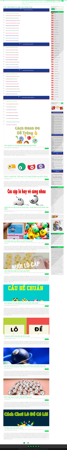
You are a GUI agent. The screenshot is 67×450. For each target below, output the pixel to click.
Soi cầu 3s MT (29, 374)
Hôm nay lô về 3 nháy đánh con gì (34, 182)
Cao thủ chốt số (10, 278)
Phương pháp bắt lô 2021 (41, 279)
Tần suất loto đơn (40, 280)
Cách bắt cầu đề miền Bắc (31, 308)
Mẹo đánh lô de (13, 437)
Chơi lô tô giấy (47, 404)
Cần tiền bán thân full (14, 182)
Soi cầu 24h (15, 374)
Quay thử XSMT (56, 94)
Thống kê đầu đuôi (56, 59)
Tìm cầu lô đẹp (37, 218)
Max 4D (55, 39)
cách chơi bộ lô (7, 403)
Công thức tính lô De (44, 151)
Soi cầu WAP (44, 374)
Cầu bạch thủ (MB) (56, 50)
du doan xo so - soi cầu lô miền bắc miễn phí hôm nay (13, 150)
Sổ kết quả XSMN (56, 25)
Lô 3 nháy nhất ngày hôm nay (33, 248)
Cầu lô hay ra (13, 217)
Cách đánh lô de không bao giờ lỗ (10, 151)
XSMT (26, 2)
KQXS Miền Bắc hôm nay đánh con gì (20, 342)
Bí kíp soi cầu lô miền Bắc (35, 371)
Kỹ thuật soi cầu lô (13, 373)
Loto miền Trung (56, 87)
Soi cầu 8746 (33, 374)
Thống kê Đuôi (56, 71)
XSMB (59, 1)
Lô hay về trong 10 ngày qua (8, 218)
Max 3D (55, 36)
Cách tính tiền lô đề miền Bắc (23, 216)
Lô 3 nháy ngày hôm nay (26, 248)
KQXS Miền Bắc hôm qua (28, 342)
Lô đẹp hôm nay (22, 279)
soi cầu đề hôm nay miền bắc (24, 313)
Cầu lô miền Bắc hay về (35, 372)
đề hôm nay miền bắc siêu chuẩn (25, 311)
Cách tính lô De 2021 (26, 151)
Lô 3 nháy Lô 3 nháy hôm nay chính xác (9, 248)
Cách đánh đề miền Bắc (16, 309)
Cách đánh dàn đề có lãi (34, 434)
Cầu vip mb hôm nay (54, 190)
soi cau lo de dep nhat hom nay (57, 261)
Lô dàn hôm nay (39, 405)
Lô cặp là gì (35, 405)
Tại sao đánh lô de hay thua (36, 437)
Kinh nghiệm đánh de (42, 311)
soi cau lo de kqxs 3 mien (58, 262)
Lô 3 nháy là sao (46, 247)
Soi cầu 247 (22, 280)
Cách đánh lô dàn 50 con (28, 277)
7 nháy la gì (39, 181)
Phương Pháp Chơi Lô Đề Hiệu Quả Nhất (30, 373)
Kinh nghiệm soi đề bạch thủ (31, 312)
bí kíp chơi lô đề (39, 433)
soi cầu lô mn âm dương (60, 266)
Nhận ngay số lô (46, 1)
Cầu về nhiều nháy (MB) (57, 57)
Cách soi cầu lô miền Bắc (39, 246)
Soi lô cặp (18, 406)
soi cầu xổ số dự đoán (60, 270)
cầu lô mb (39, 278)
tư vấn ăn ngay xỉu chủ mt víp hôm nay (56, 174)
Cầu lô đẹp (35, 278)
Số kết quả (17, 280)
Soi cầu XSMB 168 (23, 249)
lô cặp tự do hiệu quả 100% (16, 279)
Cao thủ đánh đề (32, 151)
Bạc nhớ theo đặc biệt (30, 341)
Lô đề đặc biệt (40, 1)
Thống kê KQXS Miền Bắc (35, 343)
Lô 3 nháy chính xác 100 (15, 247)
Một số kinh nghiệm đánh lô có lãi (19, 437)
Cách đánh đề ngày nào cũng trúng (29, 215)
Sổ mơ (27, 3)
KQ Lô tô (58, 2)
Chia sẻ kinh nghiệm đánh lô (38, 151)
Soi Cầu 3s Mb (25, 374)
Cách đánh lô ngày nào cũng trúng (19, 151)
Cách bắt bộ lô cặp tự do (14, 277)
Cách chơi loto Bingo (38, 403)
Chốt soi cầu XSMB (45, 246)
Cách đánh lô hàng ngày (10, 310)
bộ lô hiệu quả (33, 402)
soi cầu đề (19, 313)
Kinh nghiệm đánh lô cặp (45, 341)
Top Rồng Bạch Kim (45, 280)
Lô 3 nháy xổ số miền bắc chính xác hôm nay (43, 248)
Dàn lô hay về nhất (31, 217)
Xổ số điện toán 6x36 (56, 43)
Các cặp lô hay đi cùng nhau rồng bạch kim (38, 214)
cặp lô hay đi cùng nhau (38, 216)
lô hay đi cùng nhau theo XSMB (38, 217)
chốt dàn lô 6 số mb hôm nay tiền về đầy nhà (12, 47)
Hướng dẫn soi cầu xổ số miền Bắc (42, 372)
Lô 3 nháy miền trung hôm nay (18, 248)
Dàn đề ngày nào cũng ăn (9, 311)
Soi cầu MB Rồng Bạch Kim (17, 249)
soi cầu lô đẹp (58, 267)
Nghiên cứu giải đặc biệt (42, 312)
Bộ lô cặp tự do (45, 276)
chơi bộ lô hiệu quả (42, 404)
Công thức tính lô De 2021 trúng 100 (24, 217)
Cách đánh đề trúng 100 (40, 309)
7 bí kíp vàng (29, 433)
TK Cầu (50, 2)
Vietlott (41, 2)
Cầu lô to (38, 404)
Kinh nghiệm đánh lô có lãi (7, 437)
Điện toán (45, 2)
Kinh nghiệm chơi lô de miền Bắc (27, 436)
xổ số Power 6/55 (56, 34)
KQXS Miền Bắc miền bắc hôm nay (11, 343)
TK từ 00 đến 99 (56, 80)
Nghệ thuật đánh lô (26, 437)
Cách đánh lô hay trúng (44, 181)
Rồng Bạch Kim (47, 279)
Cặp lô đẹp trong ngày (20, 278)
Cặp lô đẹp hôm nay (14, 278)
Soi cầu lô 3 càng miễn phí (54, 266)
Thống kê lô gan (56, 62)
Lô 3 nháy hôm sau (29, 247)
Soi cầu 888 (36, 374)
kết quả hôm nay (30, 2)
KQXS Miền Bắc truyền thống (27, 343)
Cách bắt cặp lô (42, 402)
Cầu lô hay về (17, 217)
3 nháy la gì (36, 181)
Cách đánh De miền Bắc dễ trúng (8, 309)
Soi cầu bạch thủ (27, 280)
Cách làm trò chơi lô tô (28, 404)
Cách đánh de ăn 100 (30, 150)
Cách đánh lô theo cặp (22, 404)
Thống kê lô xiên (56, 64)
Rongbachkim (14, 280)
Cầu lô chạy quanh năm (9, 217)
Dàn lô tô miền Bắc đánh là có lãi (25, 182)
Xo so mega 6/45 (56, 32)
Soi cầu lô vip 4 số (40, 374)
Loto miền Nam (56, 85)
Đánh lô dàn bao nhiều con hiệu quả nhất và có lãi (10, 405)
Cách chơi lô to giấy (32, 403)
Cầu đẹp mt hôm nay (25, 1)
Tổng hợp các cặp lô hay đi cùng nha (43, 218)
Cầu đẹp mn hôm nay (33, 1)
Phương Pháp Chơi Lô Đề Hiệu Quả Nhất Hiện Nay (42, 373)
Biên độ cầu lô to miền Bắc (39, 276)
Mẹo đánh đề (36, 312)
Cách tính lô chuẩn (11, 216)
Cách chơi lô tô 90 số (27, 403)
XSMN (23, 2)
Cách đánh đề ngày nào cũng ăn (23, 309)
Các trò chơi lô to (38, 402)
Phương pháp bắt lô (35, 279)
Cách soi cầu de (25, 372)
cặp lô (28, 216)
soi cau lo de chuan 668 (58, 260)
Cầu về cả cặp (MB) (56, 55)
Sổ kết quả (36, 2)
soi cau (20, 280)
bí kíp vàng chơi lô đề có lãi (18, 434)
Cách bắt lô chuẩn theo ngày (13, 215)
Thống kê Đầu (56, 69)
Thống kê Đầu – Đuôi (56, 73)
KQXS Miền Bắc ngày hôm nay (20, 343)
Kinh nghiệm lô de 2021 (7, 342)
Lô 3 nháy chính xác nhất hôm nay (22, 247)
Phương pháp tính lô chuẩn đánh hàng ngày (29, 218)
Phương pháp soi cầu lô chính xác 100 (8, 374)
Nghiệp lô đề (30, 437)
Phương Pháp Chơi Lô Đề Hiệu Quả (20, 373)
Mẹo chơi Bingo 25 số (44, 405)
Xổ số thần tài (56, 48)
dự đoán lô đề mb (58, 257)
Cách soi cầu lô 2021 (25, 310)
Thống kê (54, 2)
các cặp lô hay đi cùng (30, 214)
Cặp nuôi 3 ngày (26, 278)
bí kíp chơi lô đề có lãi (44, 433)
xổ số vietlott (55, 29)
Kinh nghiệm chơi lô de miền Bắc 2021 (35, 311)
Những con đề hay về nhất (20, 218)
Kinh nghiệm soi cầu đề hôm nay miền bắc (21, 312)
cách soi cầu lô (7, 216)
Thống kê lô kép (56, 66)
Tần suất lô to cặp (31, 280)
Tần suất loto (36, 280)
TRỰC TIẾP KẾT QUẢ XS (54, 1)
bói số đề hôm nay (53, 248)
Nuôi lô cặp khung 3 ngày (29, 279)
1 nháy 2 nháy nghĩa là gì (31, 181)
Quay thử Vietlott (56, 96)
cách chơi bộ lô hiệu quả (13, 403)
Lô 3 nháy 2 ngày (9, 247)
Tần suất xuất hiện (56, 78)
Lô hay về (43, 217)
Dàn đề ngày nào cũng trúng (17, 311)
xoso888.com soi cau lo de (13, 375)
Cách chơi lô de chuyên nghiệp (39, 308)
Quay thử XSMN (56, 92)
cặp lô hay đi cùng (32, 216)
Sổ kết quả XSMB (56, 22)
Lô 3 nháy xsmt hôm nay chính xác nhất (9, 249)
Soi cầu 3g (22, 374)
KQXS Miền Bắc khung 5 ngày (35, 342)
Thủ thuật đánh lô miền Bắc (42, 313)
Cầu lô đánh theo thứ (34, 404)
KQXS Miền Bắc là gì (41, 342)
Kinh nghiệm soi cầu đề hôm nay (11, 312)
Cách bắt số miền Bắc (11, 372)
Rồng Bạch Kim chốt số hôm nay (8, 280)
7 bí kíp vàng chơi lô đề (34, 433)
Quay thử (23, 3)
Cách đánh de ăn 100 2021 (37, 150)
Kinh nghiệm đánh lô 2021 (30, 405)
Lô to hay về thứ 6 (14, 218)
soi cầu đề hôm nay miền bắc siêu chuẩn (33, 313)
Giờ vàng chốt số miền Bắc (43, 278)
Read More (46, 148)
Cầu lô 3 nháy (19, 182)
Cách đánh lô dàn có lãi (18, 435)
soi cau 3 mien (19, 374)
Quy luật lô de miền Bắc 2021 (13, 406)
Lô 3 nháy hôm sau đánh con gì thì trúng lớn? (38, 247)
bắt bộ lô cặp (34, 276)
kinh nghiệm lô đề (12, 342)
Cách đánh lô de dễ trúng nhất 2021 (25, 435)
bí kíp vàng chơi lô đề (12, 434)
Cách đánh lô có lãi (43, 403)
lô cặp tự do (10, 279)
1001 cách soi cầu (29, 371)
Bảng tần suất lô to (29, 276)
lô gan (25, 279)
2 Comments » (12, 219)
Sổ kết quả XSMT (56, 27)
